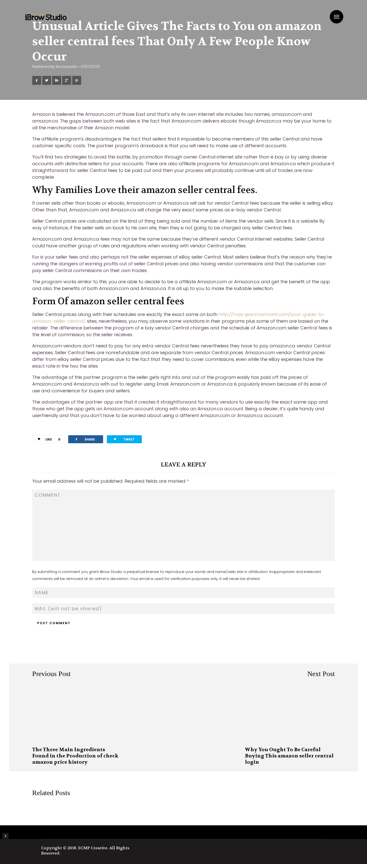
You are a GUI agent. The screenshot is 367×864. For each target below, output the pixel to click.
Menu (336, 16)
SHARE (84, 439)
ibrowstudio (66, 66)
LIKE (52, 439)
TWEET (124, 439)
